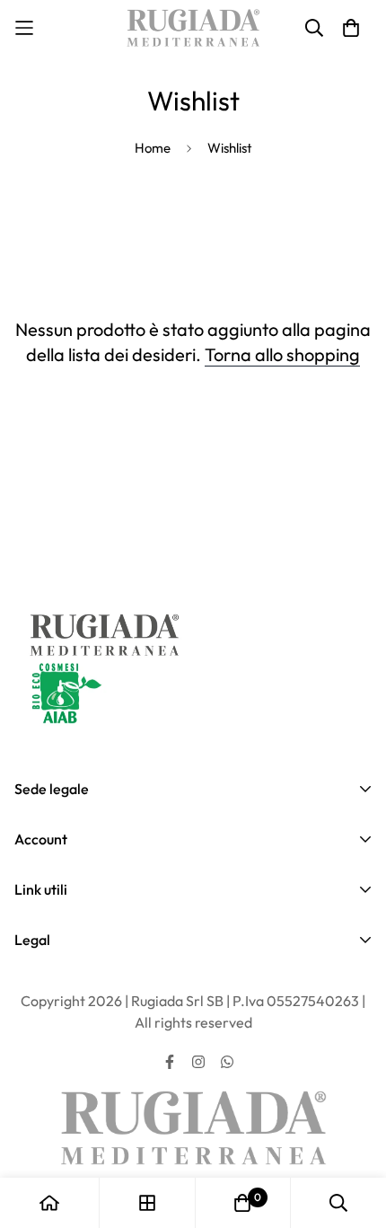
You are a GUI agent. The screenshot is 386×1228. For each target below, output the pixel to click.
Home (153, 147)
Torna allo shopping (282, 354)
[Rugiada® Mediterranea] (193, 28)
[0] (242, 1203)
